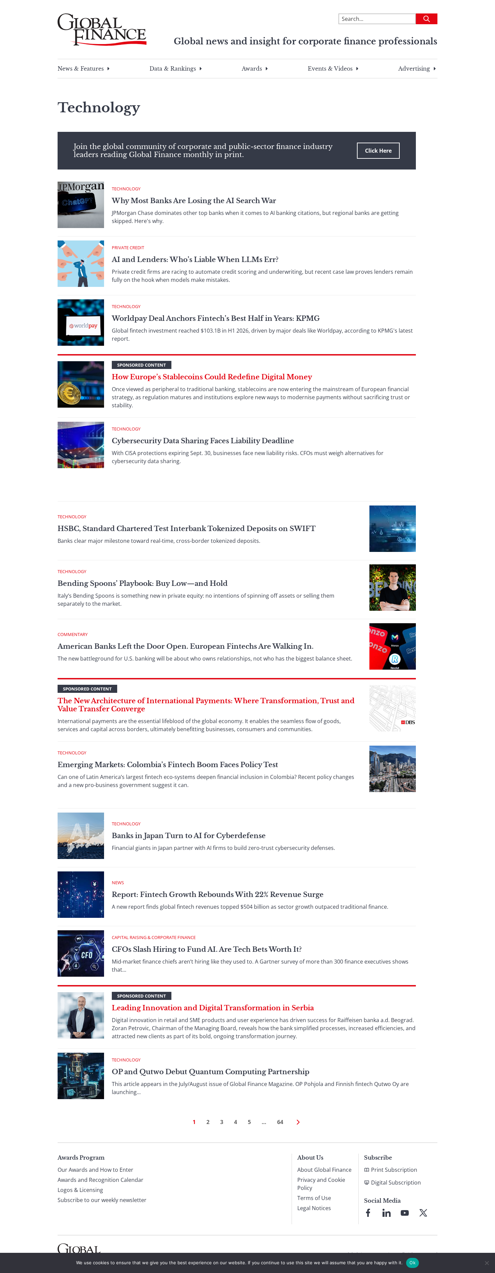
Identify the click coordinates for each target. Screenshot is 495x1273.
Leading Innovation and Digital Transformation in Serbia (213, 1008)
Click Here (378, 150)
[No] (486, 1263)
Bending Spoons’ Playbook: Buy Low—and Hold (143, 583)
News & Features (81, 68)
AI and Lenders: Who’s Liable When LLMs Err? (195, 260)
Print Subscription (394, 1169)
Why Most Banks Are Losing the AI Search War (194, 201)
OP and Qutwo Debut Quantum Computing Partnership (210, 1072)
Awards (252, 68)
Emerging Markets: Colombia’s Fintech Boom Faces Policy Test (168, 765)
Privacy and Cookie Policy (321, 1184)
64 (280, 1122)
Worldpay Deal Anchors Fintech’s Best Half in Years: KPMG (216, 318)
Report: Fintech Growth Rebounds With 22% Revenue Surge (218, 895)
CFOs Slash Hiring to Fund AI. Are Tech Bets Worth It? (207, 949)
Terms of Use (314, 1198)
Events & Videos (330, 68)
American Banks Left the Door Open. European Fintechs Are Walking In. (186, 646)
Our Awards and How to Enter (95, 1169)
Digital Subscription (396, 1182)
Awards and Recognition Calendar (100, 1180)
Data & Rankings (173, 68)
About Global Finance (324, 1169)
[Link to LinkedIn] (387, 1213)
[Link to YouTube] (405, 1213)
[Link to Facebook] (368, 1213)
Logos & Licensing (80, 1190)
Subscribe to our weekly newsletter (102, 1200)
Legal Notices (314, 1208)
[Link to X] (423, 1213)
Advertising (414, 68)
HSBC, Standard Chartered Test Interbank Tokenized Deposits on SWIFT (187, 529)
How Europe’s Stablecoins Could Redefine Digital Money (212, 377)
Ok (412, 1262)
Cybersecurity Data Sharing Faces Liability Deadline (203, 441)
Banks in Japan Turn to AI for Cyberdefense (189, 836)
